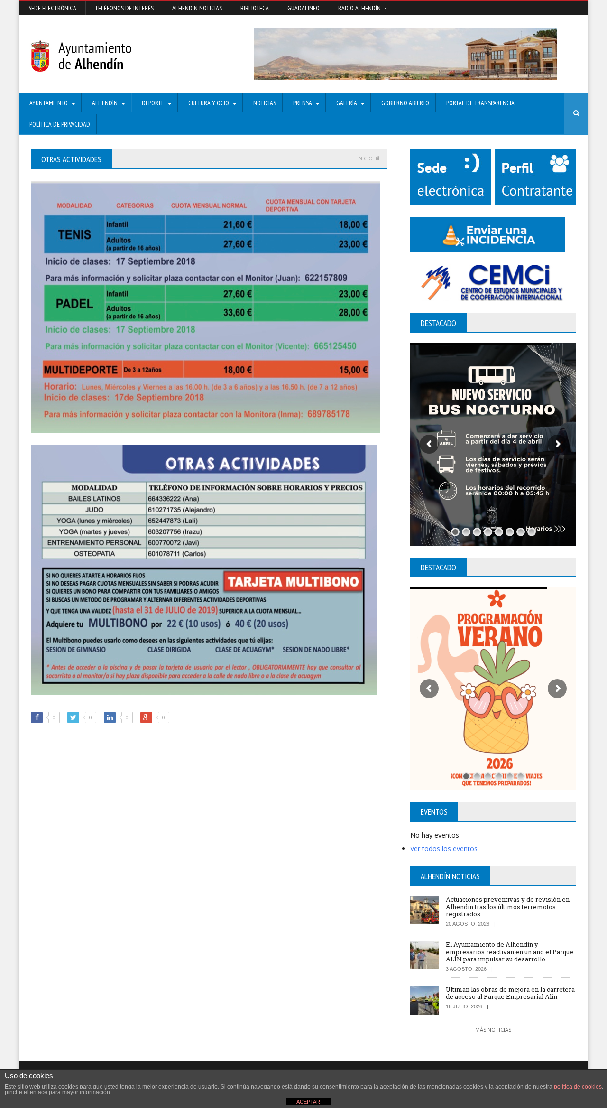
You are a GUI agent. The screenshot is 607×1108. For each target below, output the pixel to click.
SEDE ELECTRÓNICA (52, 8)
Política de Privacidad (59, 124)
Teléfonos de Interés (124, 8)
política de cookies (578, 1086)
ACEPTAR (308, 1102)
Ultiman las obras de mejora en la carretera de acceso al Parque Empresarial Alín (510, 993)
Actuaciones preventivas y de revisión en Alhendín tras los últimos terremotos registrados (508, 906)
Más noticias (493, 1029)
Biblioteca (254, 8)
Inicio (365, 158)
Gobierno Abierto (405, 103)
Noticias (264, 103)
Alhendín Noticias (197, 8)
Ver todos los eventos (444, 848)
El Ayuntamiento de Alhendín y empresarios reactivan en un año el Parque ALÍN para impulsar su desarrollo (509, 951)
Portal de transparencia (480, 103)
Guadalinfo (303, 8)
